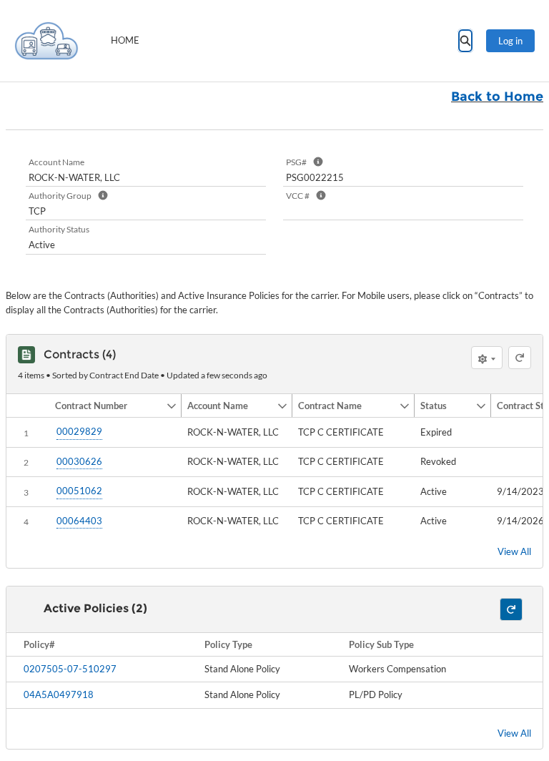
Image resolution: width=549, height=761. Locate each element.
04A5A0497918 (59, 694)
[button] (107, 405)
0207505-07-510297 (70, 668)
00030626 (79, 461)
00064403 (79, 520)
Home (125, 40)
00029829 (79, 431)
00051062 (79, 490)
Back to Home (497, 96)
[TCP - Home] (46, 40)
